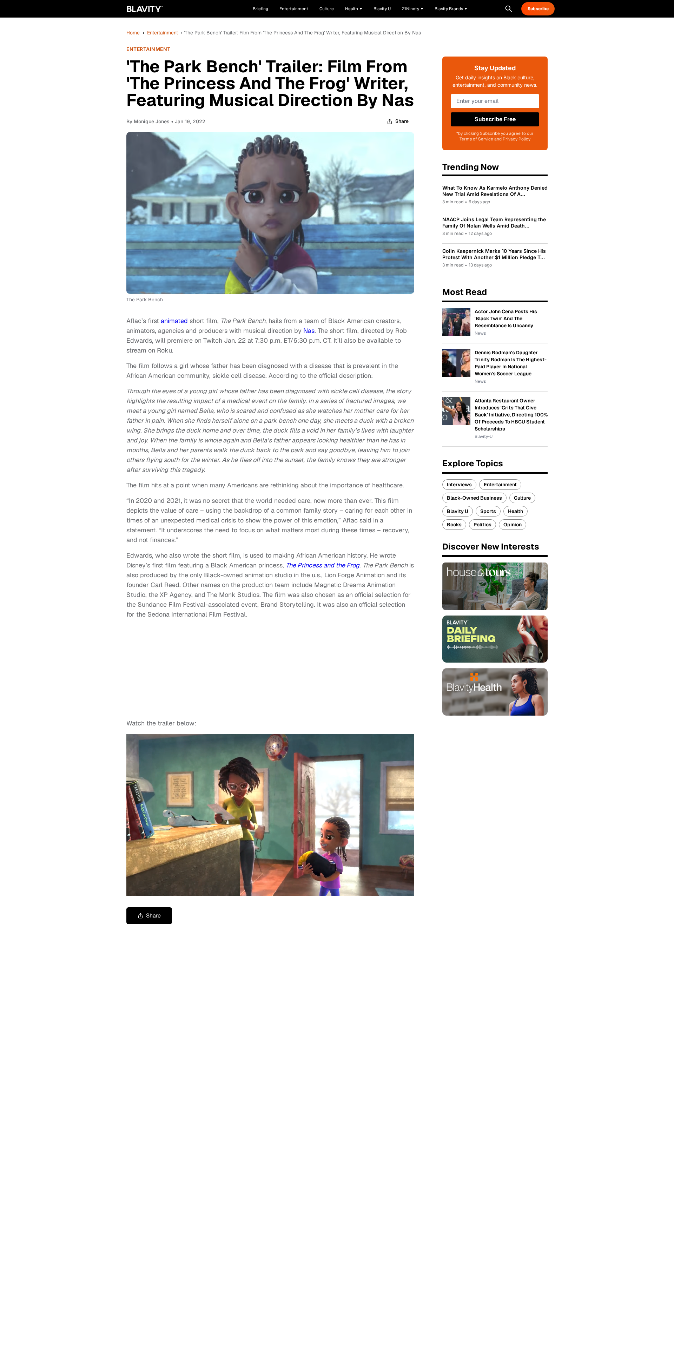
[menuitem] (353, 9)
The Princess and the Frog (322, 565)
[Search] (509, 9)
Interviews (459, 484)
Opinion (512, 524)
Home (133, 32)
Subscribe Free (495, 119)
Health (515, 511)
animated (174, 321)
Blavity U (457, 511)
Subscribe (538, 9)
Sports (488, 511)
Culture (522, 498)
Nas (309, 331)
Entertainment (162, 32)
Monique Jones (152, 121)
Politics (482, 524)
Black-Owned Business (474, 498)
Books (454, 524)
